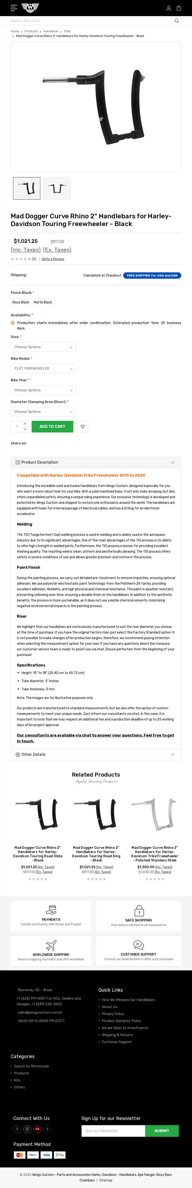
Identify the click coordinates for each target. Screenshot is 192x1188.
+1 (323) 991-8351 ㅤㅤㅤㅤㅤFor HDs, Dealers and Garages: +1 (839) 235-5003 (49, 1001)
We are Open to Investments (125, 1028)
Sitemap (105, 1180)
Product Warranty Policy (121, 1021)
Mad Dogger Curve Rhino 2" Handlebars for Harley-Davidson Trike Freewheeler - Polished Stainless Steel (154, 854)
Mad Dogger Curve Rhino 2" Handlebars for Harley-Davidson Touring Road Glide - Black (37, 854)
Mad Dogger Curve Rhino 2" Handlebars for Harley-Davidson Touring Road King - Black (96, 854)
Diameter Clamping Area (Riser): (40, 402)
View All (20, 1094)
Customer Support (117, 1042)
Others (19, 1087)
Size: (16, 337)
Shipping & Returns (117, 1035)
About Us (109, 1007)
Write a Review (53, 259)
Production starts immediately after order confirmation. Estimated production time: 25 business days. (99, 325)
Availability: (22, 315)
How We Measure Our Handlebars (128, 1000)
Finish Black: (22, 293)
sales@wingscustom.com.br (40, 1012)
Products (21, 1073)
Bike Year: (20, 380)
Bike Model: (21, 358)
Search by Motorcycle (31, 1066)
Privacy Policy (113, 1014)
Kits (17, 1080)
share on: (19, 443)
